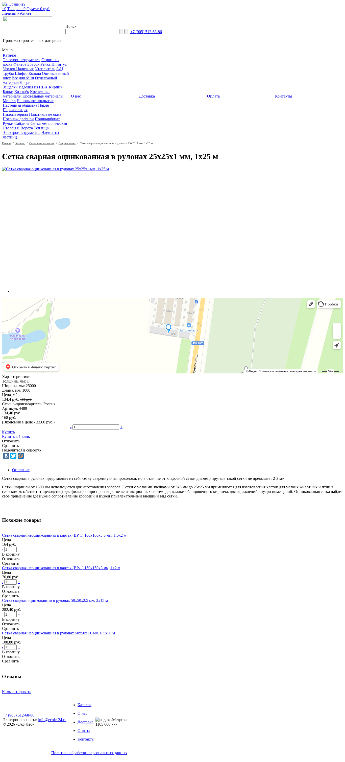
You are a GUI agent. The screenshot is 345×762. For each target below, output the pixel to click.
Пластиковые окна (45, 114)
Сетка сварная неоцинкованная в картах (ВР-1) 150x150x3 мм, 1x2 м (61, 568)
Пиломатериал (15, 114)
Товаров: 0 (16, 9)
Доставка (85, 722)
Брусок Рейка (39, 64)
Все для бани (23, 78)
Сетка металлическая (49, 123)
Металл (9, 101)
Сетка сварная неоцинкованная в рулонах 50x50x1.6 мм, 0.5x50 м (58, 633)
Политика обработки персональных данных (89, 753)
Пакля (43, 105)
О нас (82, 713)
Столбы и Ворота (18, 128)
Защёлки (10, 87)
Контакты (86, 739)
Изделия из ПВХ (33, 87)
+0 (4, 9)
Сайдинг (22, 123)
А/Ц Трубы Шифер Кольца (33, 71)
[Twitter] (13, 456)
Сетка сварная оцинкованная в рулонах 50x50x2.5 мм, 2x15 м (55, 600)
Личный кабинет (16, 13)
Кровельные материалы (42, 96)
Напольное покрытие (35, 101)
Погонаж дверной (18, 119)
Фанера (19, 64)
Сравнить (10, 445)
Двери (25, 82)
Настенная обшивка (20, 105)
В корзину (11, 554)
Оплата (84, 730)
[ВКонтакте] (6, 456)
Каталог (20, 143)
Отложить (10, 441)
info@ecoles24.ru (52, 720)
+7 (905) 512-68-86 (146, 32)
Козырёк (21, 91)
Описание (21, 470)
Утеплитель (45, 69)
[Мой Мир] (21, 456)
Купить (8, 432)
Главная (6, 143)
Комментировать (16, 691)
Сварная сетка (67, 143)
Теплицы (42, 128)
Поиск (71, 26)
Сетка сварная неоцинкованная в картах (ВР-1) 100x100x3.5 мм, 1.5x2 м (64, 535)
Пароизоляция (15, 110)
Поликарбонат (47, 119)
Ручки (8, 123)
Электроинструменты (21, 60)
